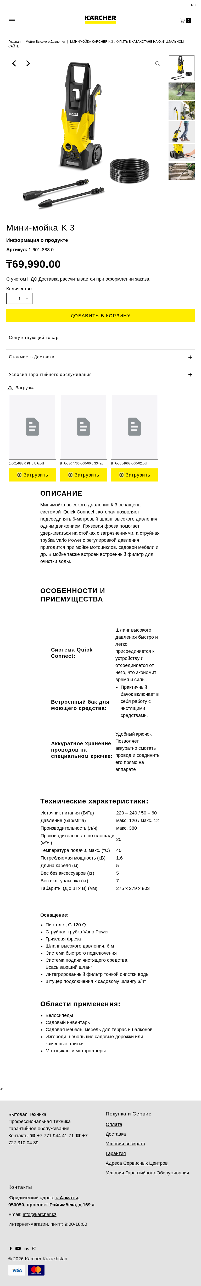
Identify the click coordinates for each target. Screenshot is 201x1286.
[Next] (27, 63)
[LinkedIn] (27, 1249)
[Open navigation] (12, 20)
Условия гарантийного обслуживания (50, 374)
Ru (193, 5)
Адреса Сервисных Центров (137, 1163)
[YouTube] (18, 1249)
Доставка (116, 1134)
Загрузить (35, 475)
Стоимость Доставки (32, 357)
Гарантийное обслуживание (38, 1128)
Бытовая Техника (27, 1114)
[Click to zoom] (157, 63)
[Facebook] (11, 1249)
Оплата (114, 1124)
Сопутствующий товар (34, 337)
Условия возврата (125, 1143)
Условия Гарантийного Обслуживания (147, 1172)
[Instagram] (34, 1249)
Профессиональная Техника (39, 1121)
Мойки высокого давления (45, 41)
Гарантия (116, 1153)
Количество (19, 288)
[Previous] (14, 63)
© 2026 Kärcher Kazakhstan (37, 1258)
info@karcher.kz (40, 1214)
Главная (14, 41)
